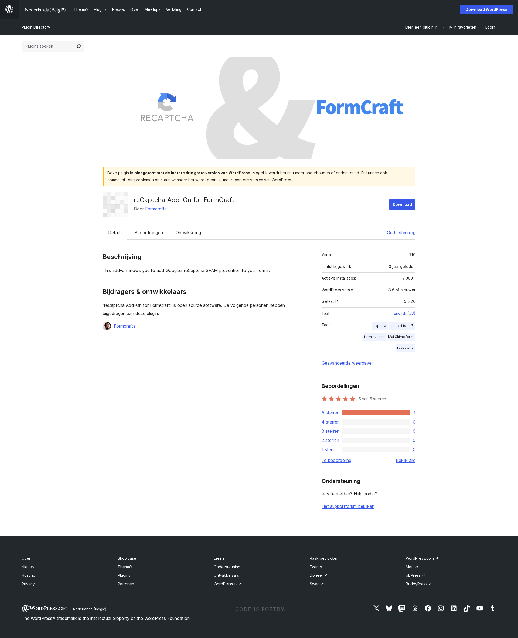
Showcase (127, 558)
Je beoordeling (336, 460)
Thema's (125, 567)
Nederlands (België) (89, 609)
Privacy (28, 584)
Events (316, 567)
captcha (379, 326)
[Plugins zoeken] (78, 46)
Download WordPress (486, 9)
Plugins (124, 575)
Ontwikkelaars (226, 575)
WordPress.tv (228, 584)
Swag (317, 584)
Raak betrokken (324, 558)
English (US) (404, 313)
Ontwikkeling (188, 232)
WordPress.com (422, 558)
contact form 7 (401, 326)
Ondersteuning (401, 232)
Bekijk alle (405, 460)
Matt (412, 567)
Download (402, 204)
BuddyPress (419, 584)
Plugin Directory (36, 27)
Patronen (126, 584)
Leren (219, 558)
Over (26, 558)
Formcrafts (156, 208)
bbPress (415, 575)
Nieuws (28, 567)
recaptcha (405, 347)
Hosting (28, 575)
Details (115, 232)
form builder (374, 337)
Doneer (319, 575)
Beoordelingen (148, 232)
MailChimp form (400, 337)
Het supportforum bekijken (348, 506)
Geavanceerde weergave (347, 363)
